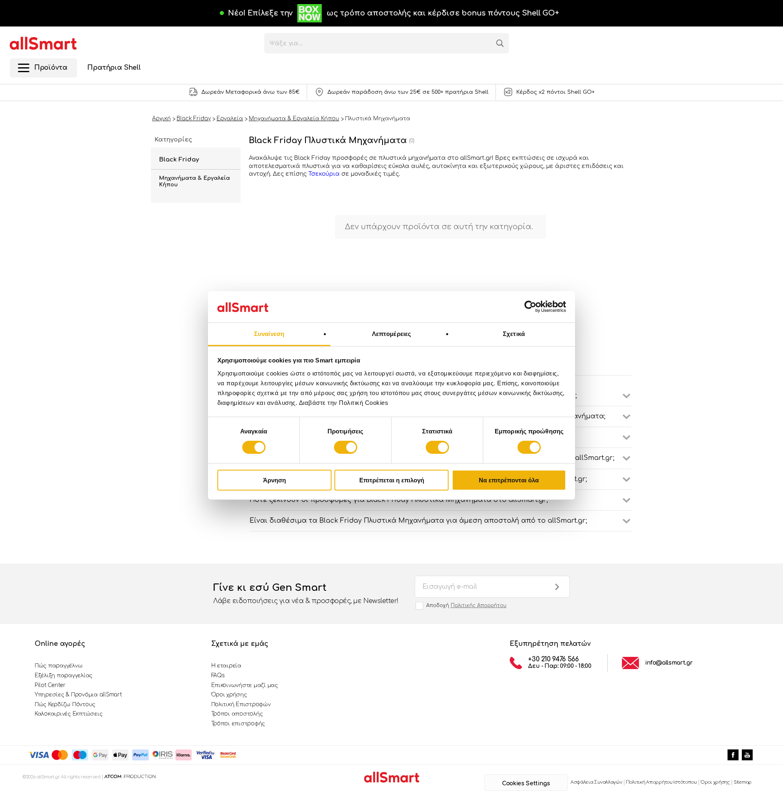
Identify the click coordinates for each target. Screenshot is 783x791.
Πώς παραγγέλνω (58, 666)
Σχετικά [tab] (514, 333)
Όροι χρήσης (229, 695)
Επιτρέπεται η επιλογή (391, 480)
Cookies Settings (526, 783)
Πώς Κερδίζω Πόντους (65, 704)
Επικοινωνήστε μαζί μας (244, 685)
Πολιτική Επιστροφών (241, 704)
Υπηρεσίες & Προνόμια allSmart (78, 695)
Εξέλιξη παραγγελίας (64, 675)
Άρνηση (274, 480)
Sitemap (743, 782)
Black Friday (179, 159)
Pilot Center (50, 685)
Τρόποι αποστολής (237, 714)
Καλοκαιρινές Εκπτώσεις (68, 714)
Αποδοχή (466, 605)
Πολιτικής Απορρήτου (479, 605)
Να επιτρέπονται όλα (509, 480)
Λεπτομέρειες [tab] (391, 333)
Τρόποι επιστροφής (238, 724)
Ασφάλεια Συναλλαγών (596, 782)
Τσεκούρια (324, 174)
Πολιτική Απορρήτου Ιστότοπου (661, 782)
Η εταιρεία (226, 666)
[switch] (345, 447)
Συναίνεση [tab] (269, 333)
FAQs (218, 675)
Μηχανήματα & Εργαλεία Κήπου (194, 181)
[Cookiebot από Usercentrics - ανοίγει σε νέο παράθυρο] (530, 306)
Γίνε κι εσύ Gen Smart (305, 593)
